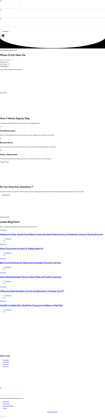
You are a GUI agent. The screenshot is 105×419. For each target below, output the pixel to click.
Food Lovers (3, 230)
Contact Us (5, 366)
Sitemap (5, 408)
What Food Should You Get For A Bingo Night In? (21, 248)
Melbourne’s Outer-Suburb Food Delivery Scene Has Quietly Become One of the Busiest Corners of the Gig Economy (51, 234)
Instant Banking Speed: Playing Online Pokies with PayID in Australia (30, 277)
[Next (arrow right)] (1, 418)
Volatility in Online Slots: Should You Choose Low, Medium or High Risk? (31, 305)
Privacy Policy (6, 404)
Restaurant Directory (52, 412)
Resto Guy (8, 238)
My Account (6, 364)
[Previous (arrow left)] (0, 418)
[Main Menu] (2, 36)
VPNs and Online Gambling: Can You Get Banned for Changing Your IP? (32, 291)
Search (2, 66)
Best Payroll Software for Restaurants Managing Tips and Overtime (30, 262)
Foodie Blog (6, 360)
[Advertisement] (52, 82)
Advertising (6, 362)
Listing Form (6, 401)
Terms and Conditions (8, 406)
